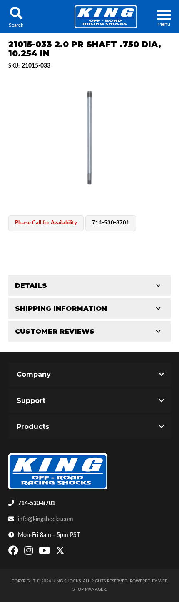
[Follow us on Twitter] (60, 552)
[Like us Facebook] (14, 552)
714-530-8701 (36, 503)
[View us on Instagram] (29, 552)
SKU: (14, 65)
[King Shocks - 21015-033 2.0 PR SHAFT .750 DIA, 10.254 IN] (89, 138)
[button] (16, 16)
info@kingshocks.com (45, 519)
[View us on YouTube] (45, 552)
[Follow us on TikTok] (69, 552)
